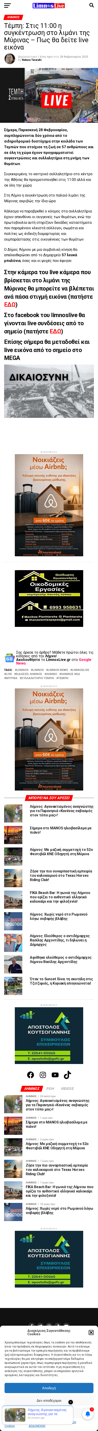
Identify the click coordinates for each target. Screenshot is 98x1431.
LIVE (9, 674)
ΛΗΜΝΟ (51, 674)
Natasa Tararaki (31, 60)
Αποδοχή (49, 1388)
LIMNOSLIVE (80, 670)
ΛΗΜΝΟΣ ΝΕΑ (70, 674)
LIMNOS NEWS (58, 670)
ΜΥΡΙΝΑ (11, 678)
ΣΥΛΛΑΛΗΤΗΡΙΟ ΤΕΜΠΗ (37, 678)
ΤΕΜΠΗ (63, 678)
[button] (91, 1332)
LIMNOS (38, 670)
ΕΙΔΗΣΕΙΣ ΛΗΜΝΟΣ (29, 674)
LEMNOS (22, 670)
